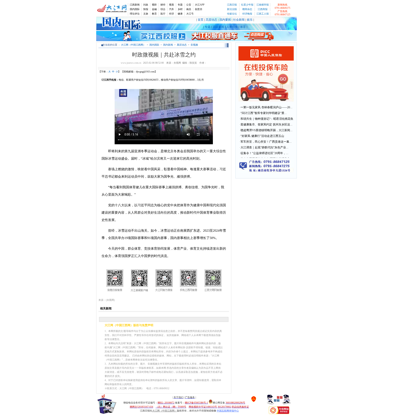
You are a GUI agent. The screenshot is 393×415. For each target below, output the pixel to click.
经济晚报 (247, 13)
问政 (145, 4)
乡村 (180, 9)
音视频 (194, 44)
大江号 (190, 13)
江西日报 (232, 4)
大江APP (199, 4)
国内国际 (135, 9)
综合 (162, 9)
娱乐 (250, 19)
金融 (154, 9)
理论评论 (135, 13)
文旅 (145, 13)
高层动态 (211, 19)
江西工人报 (262, 13)
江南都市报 (262, 4)
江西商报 (263, 9)
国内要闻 (225, 19)
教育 (154, 13)
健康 (180, 13)
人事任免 (232, 26)
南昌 (188, 9)
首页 (200, 19)
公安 (188, 4)
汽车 (171, 9)
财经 (162, 4)
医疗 (162, 13)
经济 (171, 13)
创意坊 (198, 9)
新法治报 (232, 9)
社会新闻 (239, 19)
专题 (180, 4)
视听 (154, 4)
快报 (145, 9)
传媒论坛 (232, 13)
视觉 (171, 4)
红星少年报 (247, 4)
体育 (243, 26)
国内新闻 (168, 44)
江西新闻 (135, 4)
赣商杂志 (247, 9)
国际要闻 (218, 26)
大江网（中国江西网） (133, 44)
